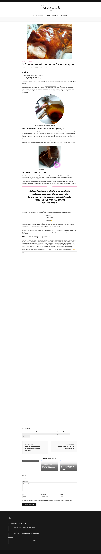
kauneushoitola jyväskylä (42, 434)
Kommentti (25, 481)
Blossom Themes (52, 551)
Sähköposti (44, 494)
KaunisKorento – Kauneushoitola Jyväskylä (33, 75)
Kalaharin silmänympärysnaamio (33, 78)
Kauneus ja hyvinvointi (28, 61)
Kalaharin (24, 136)
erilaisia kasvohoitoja (34, 133)
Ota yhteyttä (55, 15)
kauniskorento (66, 434)
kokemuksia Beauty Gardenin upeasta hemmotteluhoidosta (42, 431)
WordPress (62, 551)
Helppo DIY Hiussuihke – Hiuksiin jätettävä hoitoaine (68, 468)
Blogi (48, 15)
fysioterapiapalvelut (61, 133)
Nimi (23, 494)
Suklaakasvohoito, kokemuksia (33, 77)
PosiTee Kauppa (64, 15)
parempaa (27, 67)
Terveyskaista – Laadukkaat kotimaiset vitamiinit (48, 467)
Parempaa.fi (50, 7)
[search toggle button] (90, 1)
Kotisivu (61, 494)
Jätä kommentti (43, 67)
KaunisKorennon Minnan (50, 86)
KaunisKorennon (36, 81)
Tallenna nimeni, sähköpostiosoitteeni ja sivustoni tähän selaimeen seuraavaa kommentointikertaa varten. (48, 500)
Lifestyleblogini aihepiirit (38, 15)
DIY (61, 465)
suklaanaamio (26, 436)
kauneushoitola (33, 434)
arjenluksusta (25, 434)
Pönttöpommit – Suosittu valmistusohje (24, 527)
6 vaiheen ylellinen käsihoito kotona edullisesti (27, 533)
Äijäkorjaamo (51, 133)
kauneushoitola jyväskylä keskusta (55, 434)
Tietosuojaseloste (67, 551)
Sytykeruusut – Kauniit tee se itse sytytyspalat (26, 540)
